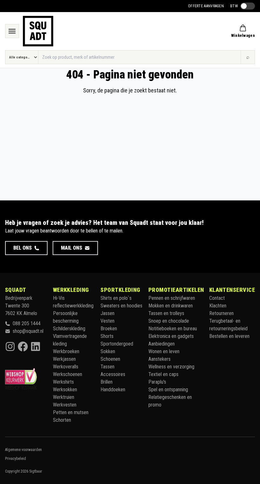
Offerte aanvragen (206, 6)
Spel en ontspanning (168, 390)
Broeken (109, 329)
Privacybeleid (15, 458)
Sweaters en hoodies (121, 306)
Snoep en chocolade (168, 321)
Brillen (107, 382)
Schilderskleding (69, 329)
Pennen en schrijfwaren (171, 298)
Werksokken (65, 390)
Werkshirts (63, 382)
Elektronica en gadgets (171, 336)
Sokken (108, 351)
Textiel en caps (163, 374)
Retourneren (221, 313)
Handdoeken (113, 390)
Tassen (107, 367)
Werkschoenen (67, 374)
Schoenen (110, 359)
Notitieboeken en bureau (172, 329)
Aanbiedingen (161, 344)
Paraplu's (157, 382)
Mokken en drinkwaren (170, 306)
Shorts (107, 336)
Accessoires (113, 374)
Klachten (217, 306)
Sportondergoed (117, 344)
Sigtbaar (35, 471)
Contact (217, 298)
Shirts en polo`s (116, 298)
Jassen (107, 313)
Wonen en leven (163, 351)
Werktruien (63, 397)
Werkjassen (64, 359)
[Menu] (12, 31)
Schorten (62, 420)
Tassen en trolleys (166, 313)
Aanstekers (159, 359)
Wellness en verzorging (171, 367)
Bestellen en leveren (229, 336)
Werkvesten (64, 405)
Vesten (107, 321)
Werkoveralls (65, 367)
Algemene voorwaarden (23, 449)
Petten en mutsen (70, 412)
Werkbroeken (66, 351)
